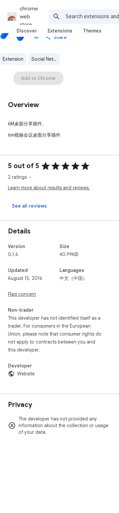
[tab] (26, 31)
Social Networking (45, 59)
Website (26, 374)
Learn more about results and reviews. (49, 188)
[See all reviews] (29, 206)
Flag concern (22, 294)
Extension (13, 59)
